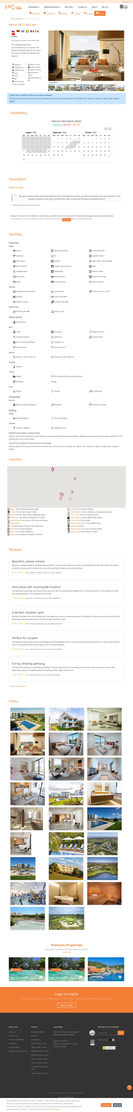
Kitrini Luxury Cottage (22, 974)
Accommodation (37, 1032)
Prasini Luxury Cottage (62, 974)
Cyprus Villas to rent (39, 1059)
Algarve (19, 19)
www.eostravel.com (66, 1097)
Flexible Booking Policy (18, 1051)
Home (12, 19)
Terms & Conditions (16, 1040)
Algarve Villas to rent (39, 1073)
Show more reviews (18, 686)
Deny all (117, 1105)
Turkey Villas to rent (39, 1063)
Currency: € (127, 1)
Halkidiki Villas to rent (39, 1051)
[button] (50, 55)
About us (12, 1032)
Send (121, 1033)
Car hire (34, 1036)
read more (66, 220)
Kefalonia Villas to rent (40, 1055)
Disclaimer (13, 1043)
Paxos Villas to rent (38, 1047)
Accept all (106, 1105)
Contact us (13, 1036)
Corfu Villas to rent (38, 1043)
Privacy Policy (53, 1109)
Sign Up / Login (66, 1005)
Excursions (35, 1040)
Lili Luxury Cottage (100, 974)
